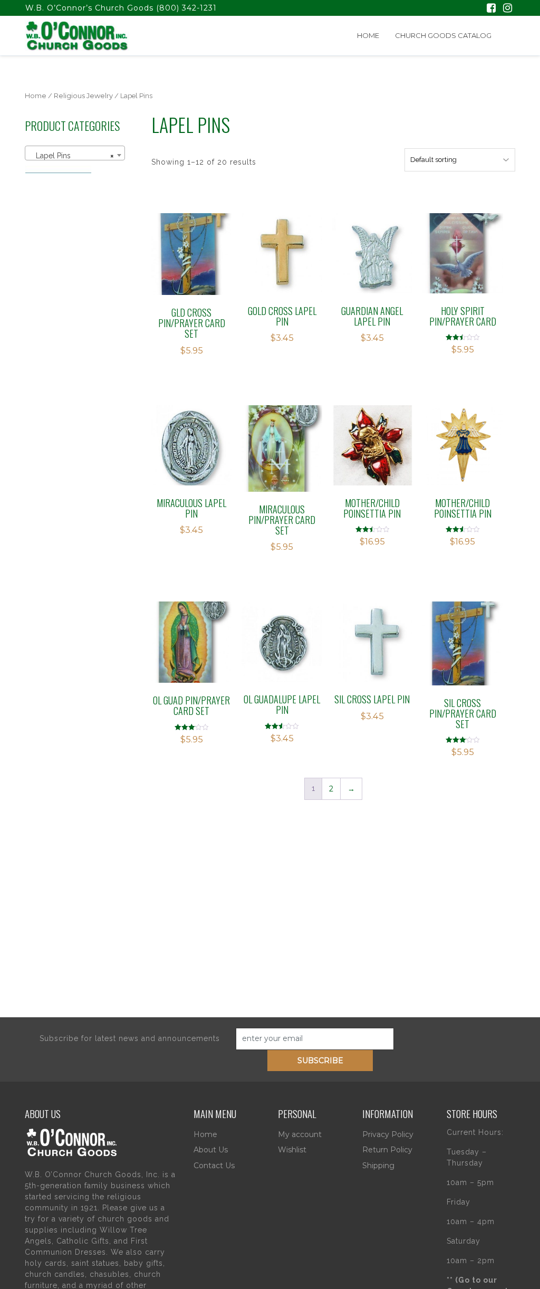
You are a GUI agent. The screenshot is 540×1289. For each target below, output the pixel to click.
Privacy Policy (387, 1134)
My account (300, 1134)
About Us (211, 1149)
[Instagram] (507, 9)
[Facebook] (491, 9)
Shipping (378, 1165)
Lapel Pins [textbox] (72, 155)
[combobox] (75, 153)
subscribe (320, 1060)
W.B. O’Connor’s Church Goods (89, 8)
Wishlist (292, 1149)
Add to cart (197, 257)
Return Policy (387, 1149)
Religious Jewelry (83, 96)
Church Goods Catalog (443, 35)
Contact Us (214, 1165)
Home (368, 35)
